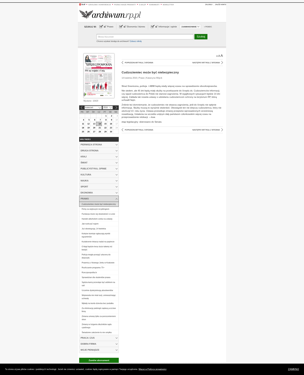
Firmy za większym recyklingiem (95, 209)
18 (83, 128)
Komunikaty (154, 5)
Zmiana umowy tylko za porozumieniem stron (99, 318)
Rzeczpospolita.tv (89, 272)
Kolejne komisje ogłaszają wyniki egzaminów (96, 235)
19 (88, 128)
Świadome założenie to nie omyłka (97, 332)
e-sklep (142, 5)
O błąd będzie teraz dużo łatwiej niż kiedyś (97, 248)
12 (88, 124)
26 (88, 132)
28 (100, 132)
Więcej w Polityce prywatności (152, 369)
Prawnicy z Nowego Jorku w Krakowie (98, 263)
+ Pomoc (208, 27)
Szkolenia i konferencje (99, 5)
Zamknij (293, 369)
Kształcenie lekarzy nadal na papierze (98, 242)
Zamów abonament (99, 360)
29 (105, 132)
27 (94, 132)
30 (111, 132)
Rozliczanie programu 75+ (93, 268)
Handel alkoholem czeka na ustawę (97, 219)
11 (83, 124)
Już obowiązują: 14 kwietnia (94, 229)
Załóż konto (220, 4)
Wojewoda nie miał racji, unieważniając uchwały (99, 297)
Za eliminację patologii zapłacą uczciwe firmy (99, 310)
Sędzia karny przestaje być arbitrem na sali (98, 284)
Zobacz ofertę (136, 41)
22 (105, 128)
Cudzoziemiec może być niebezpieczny (99, 204)
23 (111, 128)
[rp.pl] (82, 4)
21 (100, 128)
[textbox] (145, 36)
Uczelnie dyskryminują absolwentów (97, 290)
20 (94, 128)
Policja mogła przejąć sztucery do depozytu (96, 256)
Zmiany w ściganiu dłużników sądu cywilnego (97, 326)
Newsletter (168, 5)
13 (94, 124)
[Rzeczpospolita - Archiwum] (110, 14)
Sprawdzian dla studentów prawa (96, 277)
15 (105, 124)
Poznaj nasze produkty (125, 5)
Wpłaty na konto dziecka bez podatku (98, 303)
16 (111, 124)
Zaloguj (208, 4)
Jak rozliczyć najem (90, 224)
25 (83, 132)
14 (100, 124)
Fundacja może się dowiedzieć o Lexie (98, 214)
